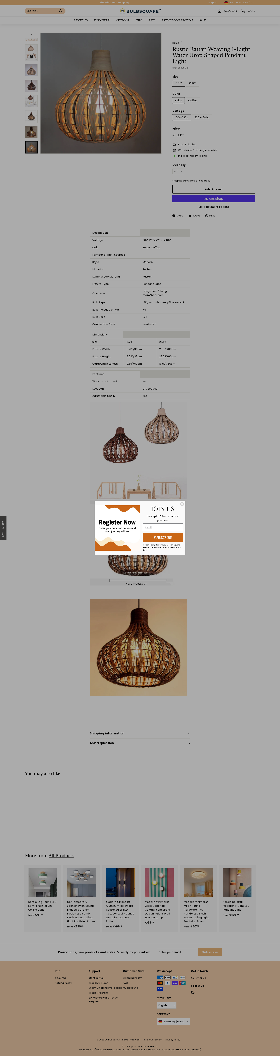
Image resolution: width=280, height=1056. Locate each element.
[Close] (182, 504)
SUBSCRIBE (162, 538)
